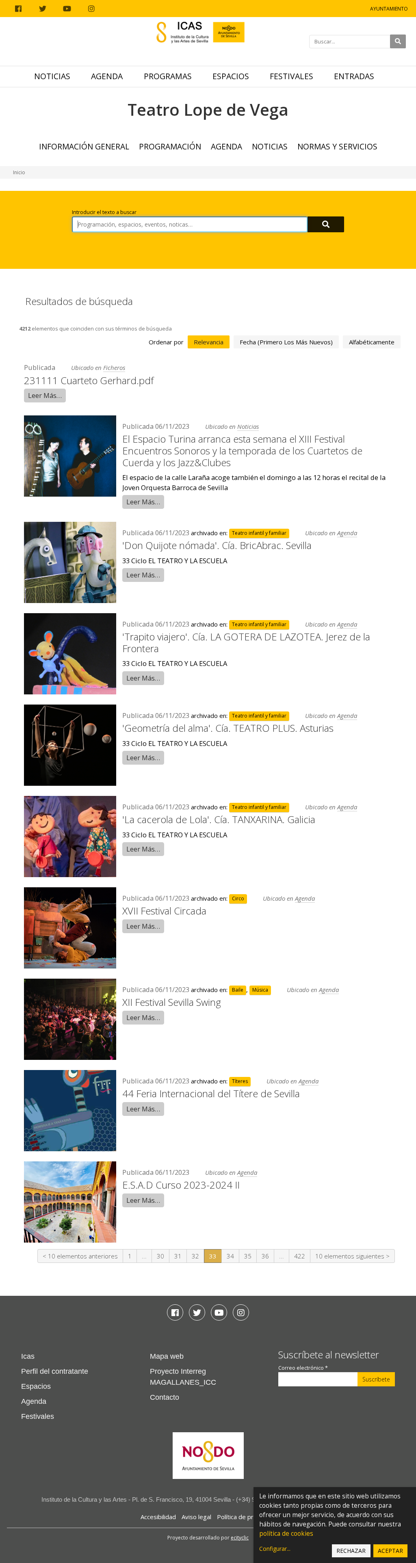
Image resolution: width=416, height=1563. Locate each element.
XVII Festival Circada (164, 910)
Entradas (354, 76)
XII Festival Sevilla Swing (171, 1002)
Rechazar (351, 1550)
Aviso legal (196, 1517)
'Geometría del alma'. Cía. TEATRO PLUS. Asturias (228, 728)
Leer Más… (45, 395)
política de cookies (286, 1533)
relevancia (208, 342)
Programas (168, 76)
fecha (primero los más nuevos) (286, 342)
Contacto (164, 1397)
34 (230, 1256)
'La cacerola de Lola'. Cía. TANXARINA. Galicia (218, 819)
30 (160, 1256)
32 (195, 1256)
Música (260, 990)
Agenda (107, 76)
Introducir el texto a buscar (104, 212)
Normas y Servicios (337, 146)
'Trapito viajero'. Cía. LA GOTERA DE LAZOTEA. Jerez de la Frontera (246, 642)
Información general (84, 146)
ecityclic (240, 1537)
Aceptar (390, 1550)
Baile (237, 990)
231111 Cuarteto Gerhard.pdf (89, 380)
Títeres (240, 1081)
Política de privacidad (246, 1517)
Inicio (19, 172)
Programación (170, 146)
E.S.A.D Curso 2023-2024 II (181, 1184)
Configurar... (274, 1548)
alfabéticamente (371, 342)
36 (265, 1256)
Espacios (230, 76)
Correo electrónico (303, 1368)
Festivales (291, 76)
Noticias (52, 76)
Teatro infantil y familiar (259, 533)
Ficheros (114, 367)
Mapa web (167, 1356)
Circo (238, 898)
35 (247, 1256)
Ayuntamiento (389, 8)
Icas (28, 1356)
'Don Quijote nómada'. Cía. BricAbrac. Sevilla (217, 545)
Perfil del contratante (54, 1371)
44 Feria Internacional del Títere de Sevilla (211, 1093)
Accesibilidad (158, 1517)
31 (178, 1256)
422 (299, 1256)
